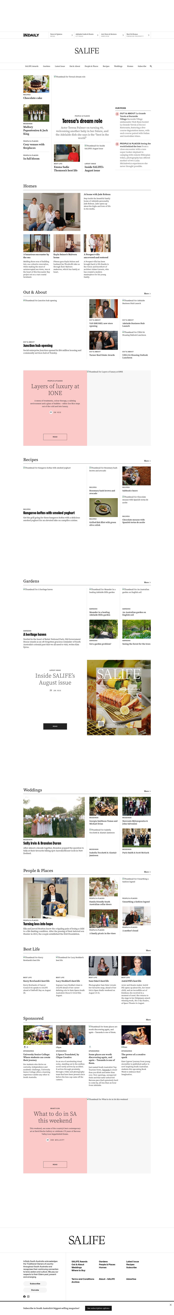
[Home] (36, 35)
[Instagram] (28, 1296)
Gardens (46, 66)
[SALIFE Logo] (87, 50)
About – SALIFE (107, 1279)
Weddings (118, 66)
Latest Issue (60, 66)
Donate (35, 1290)
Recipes (106, 66)
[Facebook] (24, 1296)
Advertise (131, 1279)
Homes (130, 66)
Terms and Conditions (83, 1279)
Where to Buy (78, 1270)
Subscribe (142, 66)
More (146, 293)
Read (55, 437)
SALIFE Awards (31, 66)
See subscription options (98, 1308)
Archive (75, 1282)
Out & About (75, 66)
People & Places (91, 66)
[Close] (170, 1304)
